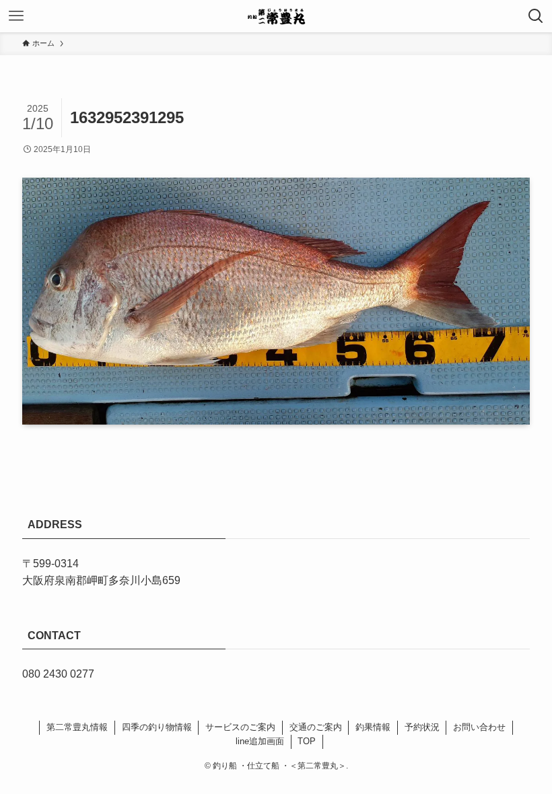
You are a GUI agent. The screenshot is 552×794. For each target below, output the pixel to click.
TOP (307, 741)
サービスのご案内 (240, 727)
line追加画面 (260, 741)
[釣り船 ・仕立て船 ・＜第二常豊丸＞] (276, 16)
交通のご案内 (315, 727)
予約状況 (422, 727)
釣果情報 (372, 727)
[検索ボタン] (536, 16)
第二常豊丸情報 (77, 727)
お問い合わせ (479, 727)
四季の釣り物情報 (157, 727)
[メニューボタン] (16, 16)
